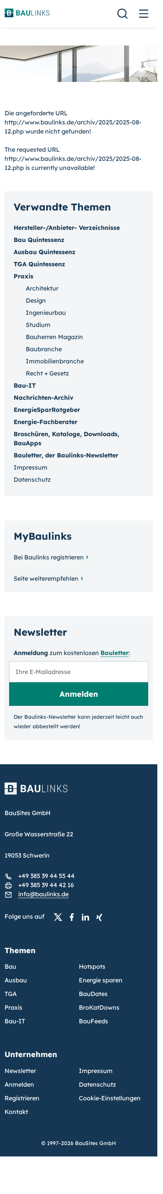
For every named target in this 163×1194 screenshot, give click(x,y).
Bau (10, 966)
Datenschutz (32, 479)
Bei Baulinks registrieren (49, 557)
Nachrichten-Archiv (44, 397)
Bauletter (114, 653)
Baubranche (44, 349)
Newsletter (20, 1071)
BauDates (93, 994)
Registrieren (22, 1098)
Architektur (42, 288)
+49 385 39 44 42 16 (46, 885)
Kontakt (16, 1111)
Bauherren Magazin (54, 337)
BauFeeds (93, 1021)
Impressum (30, 467)
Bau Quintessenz (39, 240)
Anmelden (19, 1084)
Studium (38, 324)
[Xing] (101, 917)
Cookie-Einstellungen (110, 1098)
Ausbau (16, 980)
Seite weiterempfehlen (46, 578)
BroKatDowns (99, 1007)
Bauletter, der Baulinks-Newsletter (66, 455)
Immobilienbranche (55, 361)
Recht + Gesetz (47, 373)
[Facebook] (74, 917)
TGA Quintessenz (39, 264)
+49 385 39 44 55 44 (46, 876)
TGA (11, 994)
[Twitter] (60, 917)
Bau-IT (25, 385)
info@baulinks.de (43, 894)
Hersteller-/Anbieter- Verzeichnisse (67, 227)
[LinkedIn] (87, 917)
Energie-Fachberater (45, 422)
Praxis (13, 1007)
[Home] (79, 793)
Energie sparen (100, 980)
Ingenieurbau (46, 312)
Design (36, 300)
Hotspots (92, 966)
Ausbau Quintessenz (44, 252)
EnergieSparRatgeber (47, 409)
